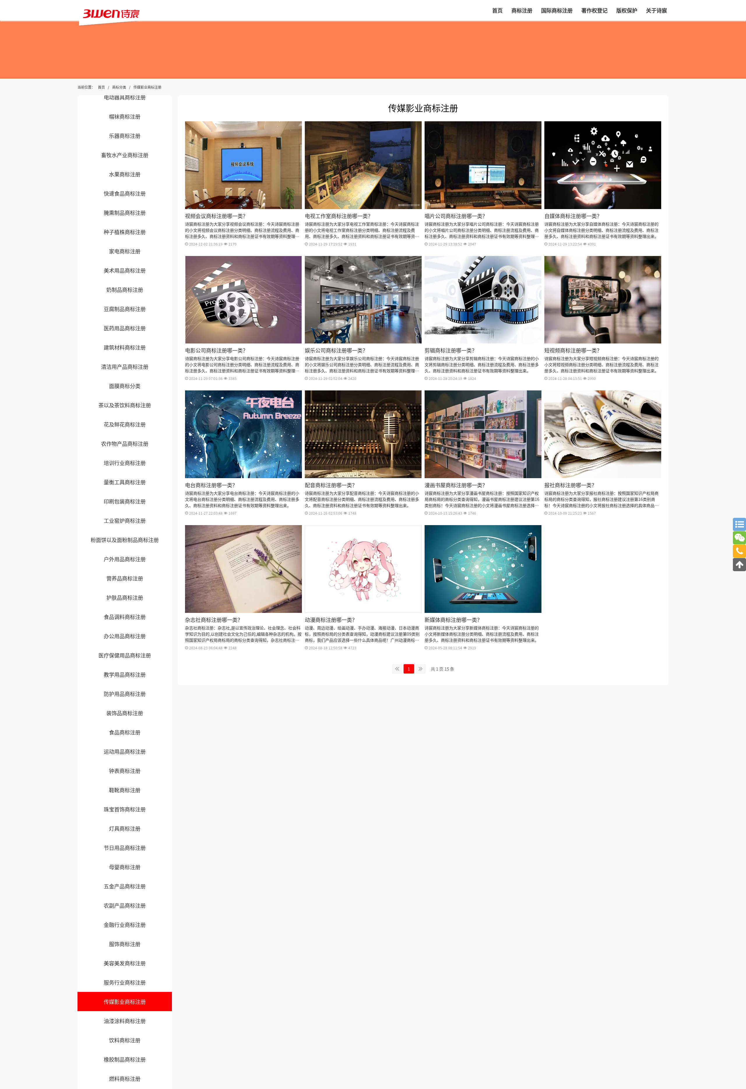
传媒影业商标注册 (147, 87)
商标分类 (119, 87)
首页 (101, 87)
